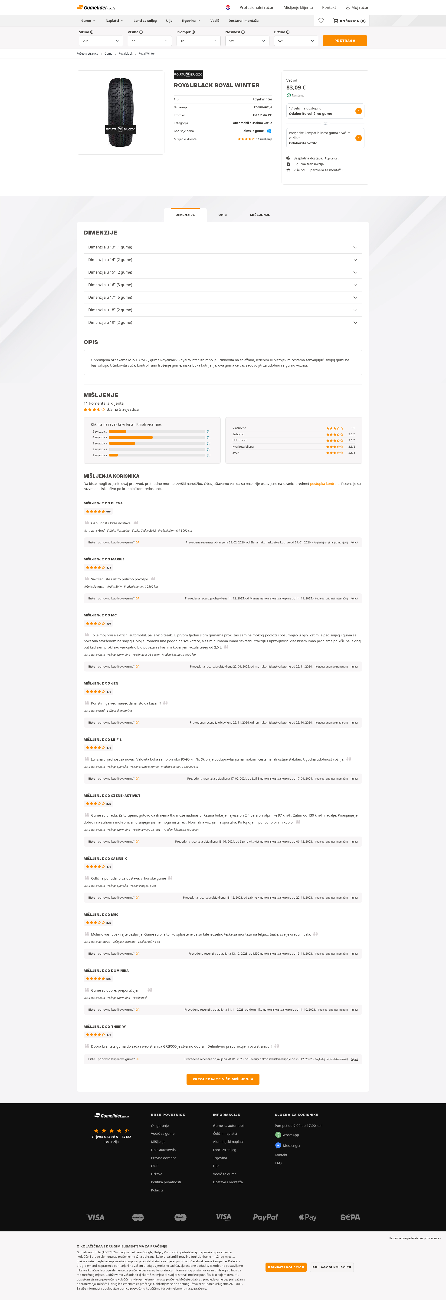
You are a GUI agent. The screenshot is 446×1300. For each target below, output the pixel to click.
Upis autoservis (163, 1149)
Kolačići (157, 1190)
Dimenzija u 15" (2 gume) (110, 272)
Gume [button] (86, 20)
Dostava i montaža (244, 20)
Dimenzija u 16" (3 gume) (110, 284)
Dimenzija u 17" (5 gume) (110, 297)
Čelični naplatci (225, 1133)
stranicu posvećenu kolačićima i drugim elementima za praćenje (162, 1288)
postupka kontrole (324, 483)
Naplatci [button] (113, 20)
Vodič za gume (162, 1133)
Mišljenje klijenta (298, 7)
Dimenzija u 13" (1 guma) (110, 247)
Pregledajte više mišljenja (223, 1079)
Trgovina (189, 20)
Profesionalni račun (257, 7)
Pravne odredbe (164, 1157)
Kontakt (329, 7)
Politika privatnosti (166, 1182)
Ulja (169, 20)
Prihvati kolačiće (286, 1267)
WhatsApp (290, 1134)
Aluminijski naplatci (228, 1141)
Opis (222, 215)
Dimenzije (185, 215)
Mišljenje (260, 215)
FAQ (278, 1163)
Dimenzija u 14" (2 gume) (110, 259)
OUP (154, 1165)
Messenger (292, 1145)
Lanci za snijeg (145, 20)
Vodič (214, 20)
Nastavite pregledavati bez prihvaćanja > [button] (415, 1238)
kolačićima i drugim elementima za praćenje (148, 1279)
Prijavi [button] (354, 542)
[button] (152, 431)
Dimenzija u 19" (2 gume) (110, 322)
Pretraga (344, 41)
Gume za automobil (229, 1125)
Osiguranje (160, 1125)
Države (156, 1173)
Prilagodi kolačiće (331, 1267)
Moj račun (360, 7)
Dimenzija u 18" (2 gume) (110, 309)
